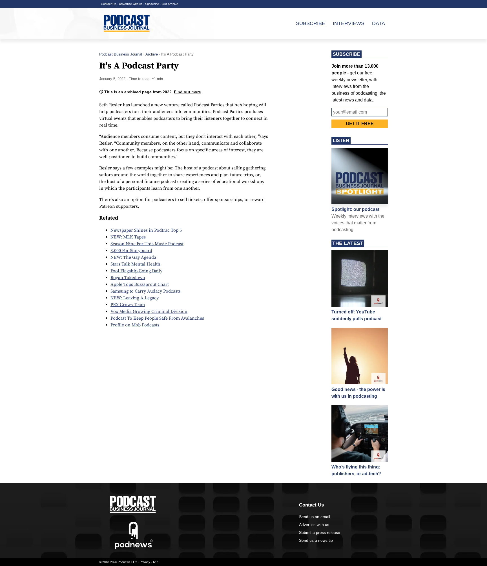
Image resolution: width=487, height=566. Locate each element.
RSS (156, 562)
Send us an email (314, 516)
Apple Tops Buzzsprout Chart (139, 284)
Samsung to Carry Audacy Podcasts (145, 291)
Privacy (145, 562)
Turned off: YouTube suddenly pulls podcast (356, 315)
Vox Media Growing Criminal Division (148, 311)
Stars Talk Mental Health (135, 264)
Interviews (348, 23)
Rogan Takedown (127, 277)
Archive (151, 54)
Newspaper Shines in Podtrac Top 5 (146, 230)
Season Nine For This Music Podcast (146, 244)
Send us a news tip (316, 540)
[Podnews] (134, 548)
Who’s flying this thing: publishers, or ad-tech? (356, 470)
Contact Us (108, 4)
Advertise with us (130, 4)
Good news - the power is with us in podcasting (358, 393)
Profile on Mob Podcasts (134, 325)
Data (378, 23)
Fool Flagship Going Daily (136, 271)
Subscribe (152, 4)
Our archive (170, 4)
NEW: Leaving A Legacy (134, 298)
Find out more (187, 92)
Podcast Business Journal (120, 54)
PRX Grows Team (127, 305)
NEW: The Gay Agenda (133, 257)
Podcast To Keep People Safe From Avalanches (157, 318)
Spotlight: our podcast (355, 209)
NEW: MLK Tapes (128, 237)
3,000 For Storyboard (131, 250)
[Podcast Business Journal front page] (127, 36)
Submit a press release (319, 532)
